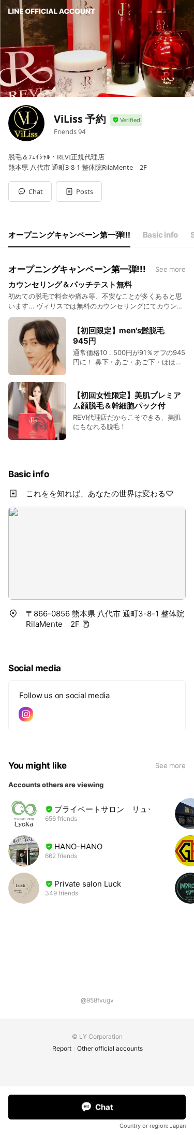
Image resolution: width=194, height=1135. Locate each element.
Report (61, 1048)
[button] (79, 191)
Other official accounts (110, 1048)
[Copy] (86, 624)
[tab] (69, 235)
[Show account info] (126, 120)
